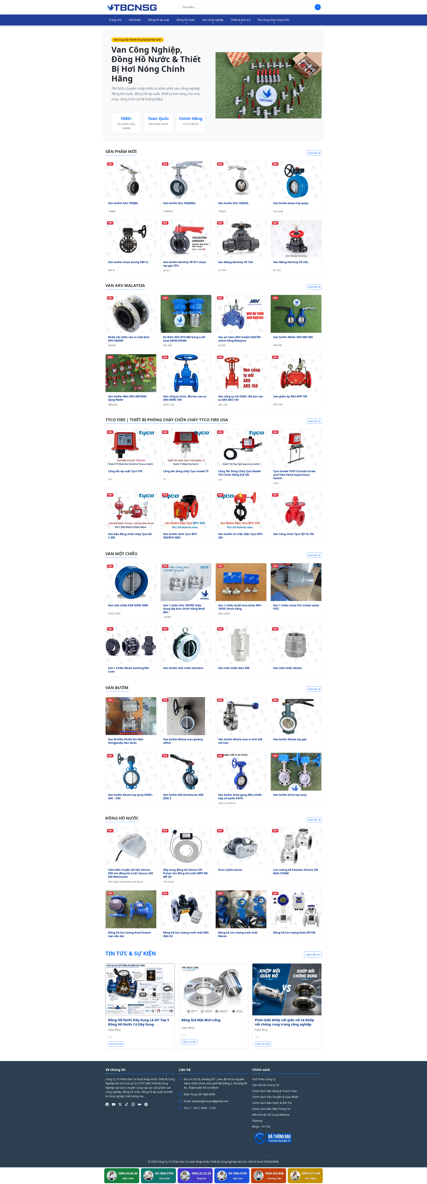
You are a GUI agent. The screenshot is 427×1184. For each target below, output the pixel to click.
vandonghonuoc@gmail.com (210, 1101)
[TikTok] (126, 1104)
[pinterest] (146, 1104)
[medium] (139, 1104)
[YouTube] (113, 1104)
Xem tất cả (314, 152)
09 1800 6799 (207, 1094)
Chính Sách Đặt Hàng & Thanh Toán (274, 1091)
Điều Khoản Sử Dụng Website (270, 1115)
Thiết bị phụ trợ (240, 20)
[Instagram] (133, 1104)
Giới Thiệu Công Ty (264, 1079)
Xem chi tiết (116, 1043)
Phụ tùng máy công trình (273, 20)
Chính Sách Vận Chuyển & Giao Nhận (275, 1097)
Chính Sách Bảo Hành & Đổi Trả (272, 1103)
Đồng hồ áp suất (158, 20)
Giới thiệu (135, 20)
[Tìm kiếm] (318, 7)
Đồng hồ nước (186, 20)
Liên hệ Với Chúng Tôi (265, 1085)
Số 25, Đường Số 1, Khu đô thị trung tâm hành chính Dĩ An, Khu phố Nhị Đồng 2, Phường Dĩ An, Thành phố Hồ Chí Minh (215, 1083)
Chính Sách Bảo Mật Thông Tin (271, 1109)
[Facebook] (107, 1104)
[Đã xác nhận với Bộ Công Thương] (287, 1138)
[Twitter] (120, 1104)
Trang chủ (115, 20)
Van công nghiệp (213, 20)
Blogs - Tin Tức (261, 1126)
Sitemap (257, 1121)
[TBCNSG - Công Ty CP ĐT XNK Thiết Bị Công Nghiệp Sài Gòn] (131, 7)
